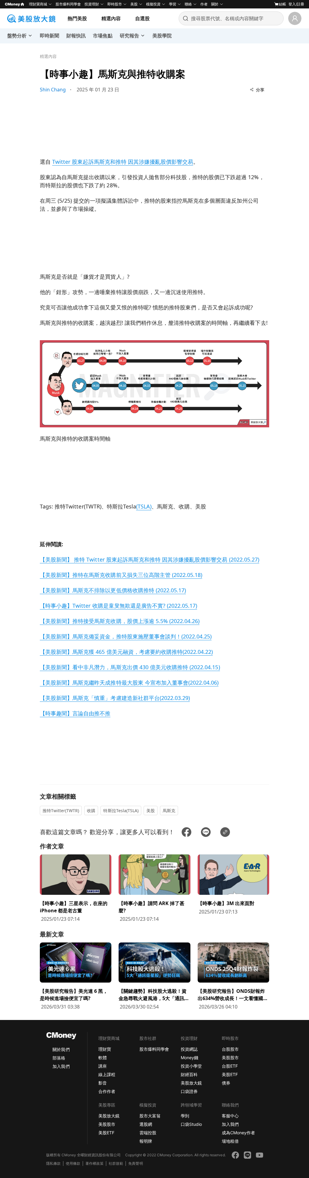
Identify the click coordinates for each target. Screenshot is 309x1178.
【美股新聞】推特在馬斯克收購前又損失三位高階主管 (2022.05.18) (121, 574)
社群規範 (116, 1163)
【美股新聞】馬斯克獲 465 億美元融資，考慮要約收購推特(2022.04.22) (126, 651)
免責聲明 (135, 1163)
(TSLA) (143, 506)
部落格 (59, 1057)
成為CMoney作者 (238, 1132)
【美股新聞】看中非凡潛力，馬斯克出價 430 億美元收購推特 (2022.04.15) (130, 667)
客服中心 (230, 1115)
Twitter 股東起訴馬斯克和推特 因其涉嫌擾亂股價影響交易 (122, 161)
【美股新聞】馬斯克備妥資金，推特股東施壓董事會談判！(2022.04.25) (126, 636)
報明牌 (145, 1141)
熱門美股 (77, 18)
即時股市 (114, 4)
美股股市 (230, 1057)
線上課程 (106, 1074)
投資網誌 (189, 1049)
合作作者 (106, 1091)
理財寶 (104, 1049)
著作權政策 (94, 1163)
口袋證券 (189, 1091)
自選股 (142, 18)
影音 (102, 1082)
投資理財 (91, 4)
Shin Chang (53, 89)
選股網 (145, 1124)
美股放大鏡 (191, 1082)
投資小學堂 (191, 1066)
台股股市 (230, 1049)
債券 (226, 1082)
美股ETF (230, 1074)
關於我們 (61, 1049)
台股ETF (230, 1066)
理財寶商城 (38, 4)
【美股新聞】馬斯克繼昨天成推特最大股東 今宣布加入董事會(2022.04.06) (129, 682)
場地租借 (230, 1141)
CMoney (12, 4)
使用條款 (73, 1163)
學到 (185, 1115)
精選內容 (111, 18)
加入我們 (61, 1066)
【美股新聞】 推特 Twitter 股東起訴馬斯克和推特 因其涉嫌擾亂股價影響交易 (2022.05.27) (149, 559)
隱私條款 (53, 1163)
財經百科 (189, 1074)
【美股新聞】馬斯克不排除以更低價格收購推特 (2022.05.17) (113, 590)
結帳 (282, 4)
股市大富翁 (150, 1115)
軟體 (102, 1057)
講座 (102, 1066)
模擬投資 (153, 4)
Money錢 (189, 1057)
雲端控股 (147, 1132)
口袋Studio (191, 1124)
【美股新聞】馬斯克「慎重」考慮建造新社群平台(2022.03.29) (115, 697)
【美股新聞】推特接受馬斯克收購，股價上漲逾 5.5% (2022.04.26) (119, 621)
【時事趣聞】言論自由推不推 (75, 713)
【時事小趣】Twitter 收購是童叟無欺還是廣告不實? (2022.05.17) (118, 605)
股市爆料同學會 (68, 4)
